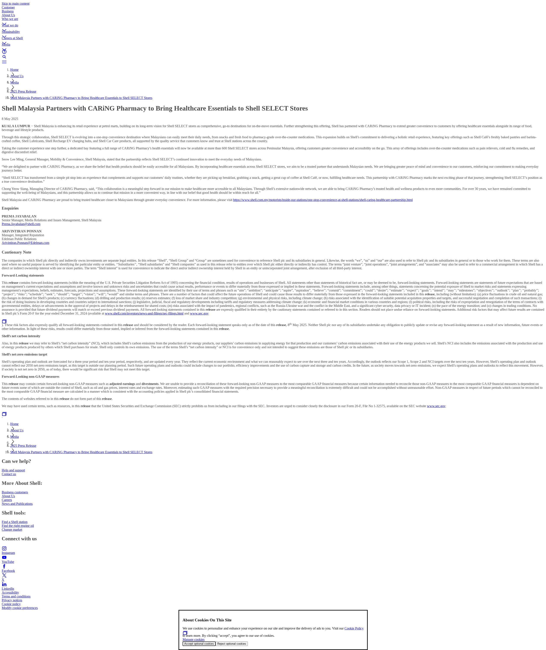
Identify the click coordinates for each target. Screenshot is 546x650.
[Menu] (273, 61)
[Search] (273, 56)
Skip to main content (15, 3)
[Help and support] (273, 51)
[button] (273, 20)
